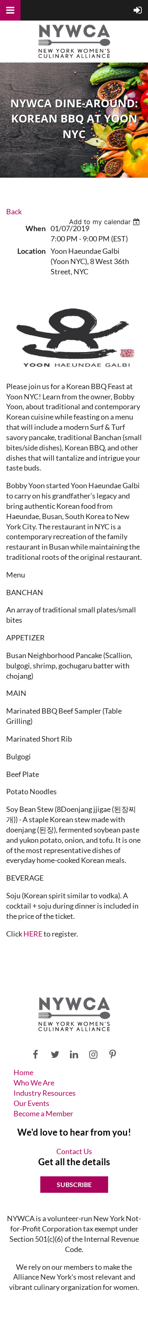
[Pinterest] (113, 1054)
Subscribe (74, 1184)
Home (23, 1072)
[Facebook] (35, 1054)
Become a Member (43, 1113)
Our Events (31, 1103)
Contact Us (74, 1151)
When (35, 228)
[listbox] (105, 222)
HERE (32, 933)
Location (31, 250)
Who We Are (34, 1082)
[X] (55, 1054)
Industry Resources (45, 1092)
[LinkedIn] (74, 1054)
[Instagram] (93, 1054)
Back (14, 211)
